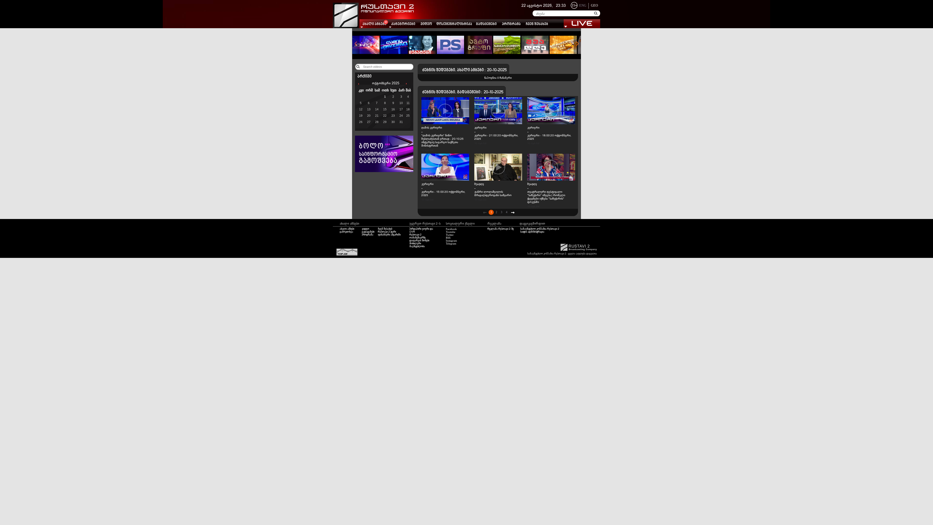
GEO (594, 5)
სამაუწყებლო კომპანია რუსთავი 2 (539, 229)
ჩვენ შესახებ (537, 24)
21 (377, 115)
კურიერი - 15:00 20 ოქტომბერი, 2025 (443, 194)
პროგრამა (511, 24)
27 (369, 122)
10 (401, 103)
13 (369, 109)
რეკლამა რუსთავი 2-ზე (500, 229)
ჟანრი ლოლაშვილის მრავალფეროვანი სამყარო (492, 194)
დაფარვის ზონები (419, 240)
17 (401, 109)
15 (385, 109)
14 (377, 109)
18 (408, 109)
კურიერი (480, 127)
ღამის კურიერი (431, 127)
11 (408, 103)
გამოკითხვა (346, 232)
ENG (582, 5)
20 (369, 115)
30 (393, 122)
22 (385, 115)
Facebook (451, 229)
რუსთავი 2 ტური (387, 232)
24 (401, 115)
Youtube (450, 231)
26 (361, 122)
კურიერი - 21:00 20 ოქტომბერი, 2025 (496, 137)
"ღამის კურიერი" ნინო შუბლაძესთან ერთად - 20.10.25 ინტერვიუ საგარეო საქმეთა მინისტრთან (442, 140)
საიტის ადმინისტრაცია (532, 232)
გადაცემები (486, 24)
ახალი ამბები (347, 229)
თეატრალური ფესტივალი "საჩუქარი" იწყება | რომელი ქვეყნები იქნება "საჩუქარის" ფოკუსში (546, 197)
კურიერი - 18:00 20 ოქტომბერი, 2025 (549, 137)
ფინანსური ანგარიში (389, 235)
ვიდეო (426, 24)
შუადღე (479, 184)
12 (361, 109)
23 (393, 115)
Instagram (451, 240)
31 (401, 122)
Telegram (451, 243)
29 (385, 122)
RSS (448, 237)
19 (361, 115)
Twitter (450, 234)
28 (377, 122)
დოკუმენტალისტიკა (454, 24)
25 (408, 115)
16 (393, 109)
